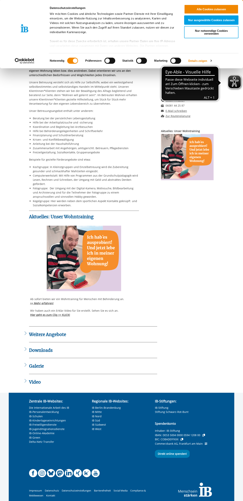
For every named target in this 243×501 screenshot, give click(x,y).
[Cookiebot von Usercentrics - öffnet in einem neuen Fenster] (24, 61)
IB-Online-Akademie (41, 433)
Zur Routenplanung (178, 116)
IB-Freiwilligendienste (43, 424)
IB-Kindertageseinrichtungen (47, 420)
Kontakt (50, 495)
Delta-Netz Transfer (41, 442)
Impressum (35, 490)
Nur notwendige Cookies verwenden (211, 32)
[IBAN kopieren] (203, 435)
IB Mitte (97, 412)
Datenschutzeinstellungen (76, 490)
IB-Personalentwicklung (44, 412)
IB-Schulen (36, 416)
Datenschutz (52, 490)
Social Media (121, 490)
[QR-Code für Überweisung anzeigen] (206, 443)
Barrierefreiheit (102, 490)
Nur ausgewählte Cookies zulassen (211, 20)
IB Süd (96, 420)
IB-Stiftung (161, 407)
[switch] (109, 61)
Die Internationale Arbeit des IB (49, 407)
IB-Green (34, 437)
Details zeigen (197, 60)
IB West (96, 429)
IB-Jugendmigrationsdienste (47, 429)
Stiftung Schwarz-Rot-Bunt (172, 412)
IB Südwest (99, 424)
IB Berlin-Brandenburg (106, 407)
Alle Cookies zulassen (211, 9)
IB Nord (97, 416)
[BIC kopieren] (182, 439)
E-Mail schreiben (176, 111)
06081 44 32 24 (175, 100)
